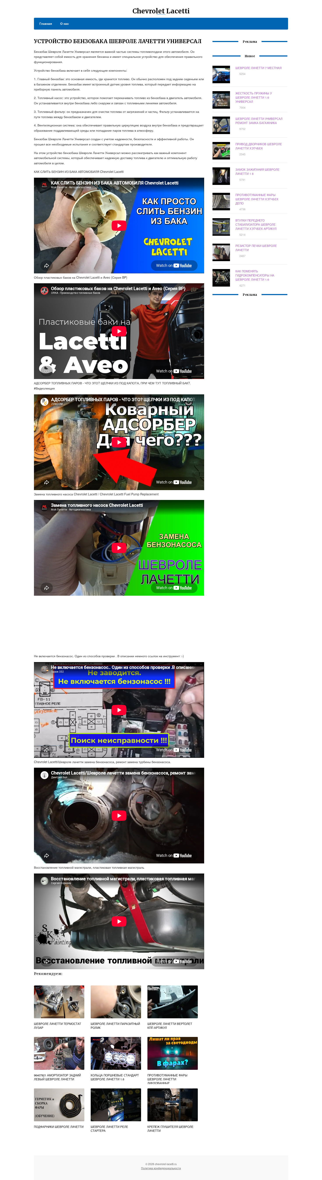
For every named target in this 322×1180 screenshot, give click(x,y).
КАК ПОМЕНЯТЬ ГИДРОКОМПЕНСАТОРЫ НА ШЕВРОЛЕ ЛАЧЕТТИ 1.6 (254, 275)
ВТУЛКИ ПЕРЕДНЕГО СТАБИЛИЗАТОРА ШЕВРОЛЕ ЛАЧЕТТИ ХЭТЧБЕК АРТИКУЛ (256, 224)
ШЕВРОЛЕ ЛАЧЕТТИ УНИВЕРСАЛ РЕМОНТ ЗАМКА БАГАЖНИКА (259, 121)
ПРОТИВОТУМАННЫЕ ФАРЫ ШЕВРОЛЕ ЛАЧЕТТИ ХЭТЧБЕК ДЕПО (256, 199)
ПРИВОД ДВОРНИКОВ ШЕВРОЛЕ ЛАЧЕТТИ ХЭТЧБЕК (258, 146)
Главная (45, 23)
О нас (64, 23)
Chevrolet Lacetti (161, 11)
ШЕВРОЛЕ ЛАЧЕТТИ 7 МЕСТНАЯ (258, 68)
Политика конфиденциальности (161, 1168)
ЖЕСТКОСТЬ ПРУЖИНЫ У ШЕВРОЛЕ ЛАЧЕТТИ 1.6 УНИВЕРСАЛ (253, 97)
